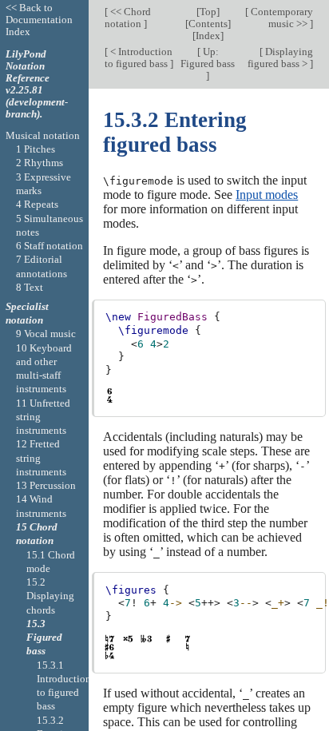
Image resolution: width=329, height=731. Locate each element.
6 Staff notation (49, 246)
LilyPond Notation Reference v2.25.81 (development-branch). (37, 84)
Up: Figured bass (207, 58)
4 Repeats (37, 204)
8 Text (29, 287)
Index (208, 36)
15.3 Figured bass (44, 638)
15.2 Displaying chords (50, 596)
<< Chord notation (128, 18)
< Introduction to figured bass (138, 58)
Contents (208, 24)
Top (208, 12)
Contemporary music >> (280, 18)
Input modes (267, 194)
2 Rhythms (39, 163)
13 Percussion (46, 485)
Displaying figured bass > (280, 58)
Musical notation (43, 135)
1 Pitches (35, 149)
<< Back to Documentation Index (39, 20)
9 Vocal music (46, 334)
